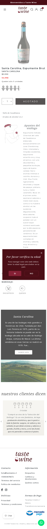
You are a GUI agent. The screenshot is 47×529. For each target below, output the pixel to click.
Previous (1, 421)
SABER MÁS (23, 352)
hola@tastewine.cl (9, 473)
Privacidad (5, 500)
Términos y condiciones (11, 504)
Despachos (30, 473)
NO (31, 273)
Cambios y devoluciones (31, 478)
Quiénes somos (32, 483)
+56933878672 (7, 477)
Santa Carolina (11, 71)
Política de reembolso (10, 484)
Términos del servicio (10, 480)
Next (45, 421)
